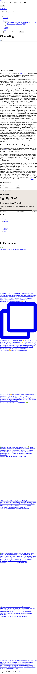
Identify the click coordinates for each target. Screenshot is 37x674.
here (21, 73)
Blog (4, 231)
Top (1, 0)
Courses (5, 228)
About (5, 219)
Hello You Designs (24, 672)
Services (5, 229)
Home (5, 218)
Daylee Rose (3, 9)
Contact (5, 221)
